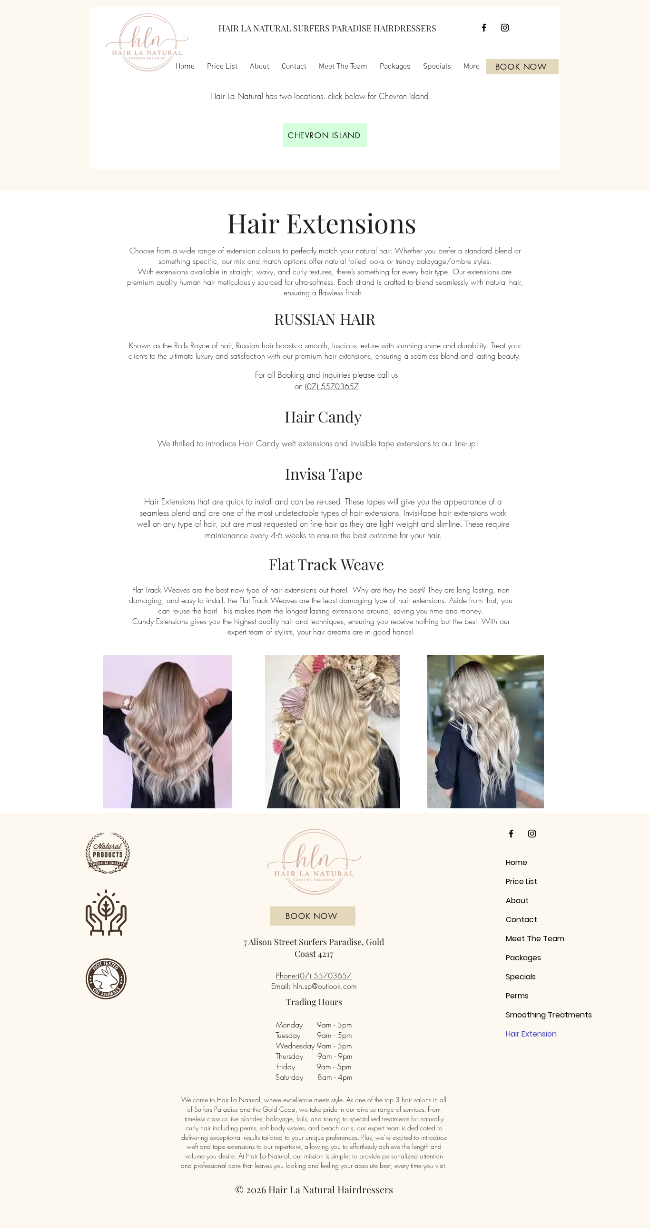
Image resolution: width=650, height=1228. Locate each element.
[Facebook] (484, 27)
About (517, 900)
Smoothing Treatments (525, 1014)
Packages (523, 957)
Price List (521, 881)
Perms (517, 995)
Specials (521, 976)
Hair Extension (525, 1033)
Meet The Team (525, 938)
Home (516, 862)
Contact (521, 919)
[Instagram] (505, 27)
